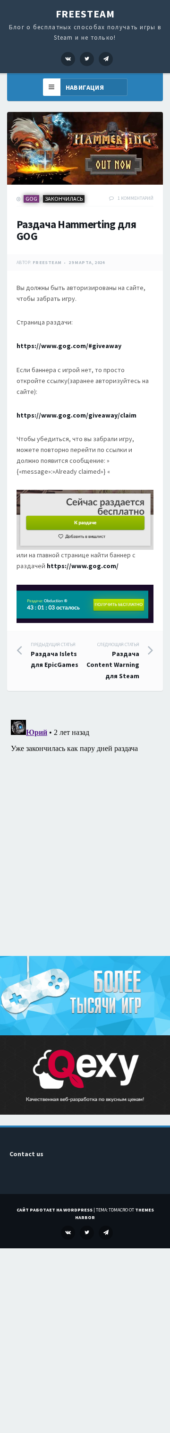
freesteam (47, 262)
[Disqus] (85, 834)
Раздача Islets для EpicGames (54, 655)
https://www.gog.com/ (83, 566)
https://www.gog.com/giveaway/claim (76, 415)
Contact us (26, 1154)
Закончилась (64, 198)
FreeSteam (85, 13)
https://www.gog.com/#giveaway (69, 345)
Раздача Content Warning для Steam (112, 660)
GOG (31, 198)
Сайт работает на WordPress (55, 1210)
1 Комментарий (135, 198)
